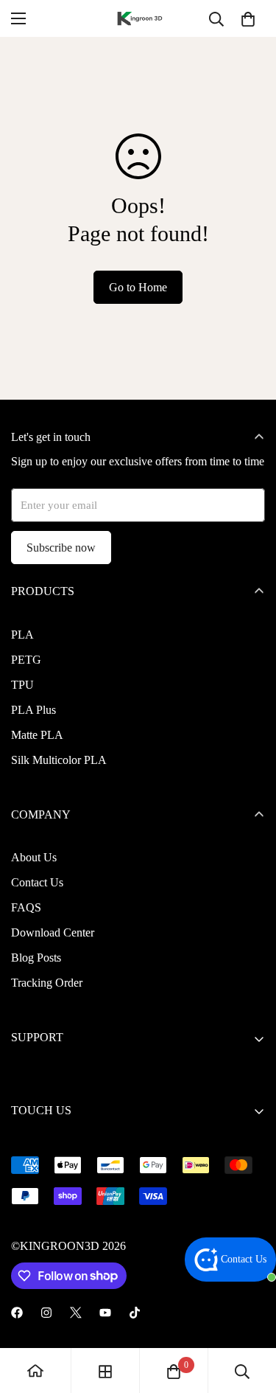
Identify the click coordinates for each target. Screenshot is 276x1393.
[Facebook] (17, 1313)
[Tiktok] (135, 1313)
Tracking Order (46, 982)
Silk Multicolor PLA (59, 760)
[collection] (105, 1370)
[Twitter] (76, 1313)
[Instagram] (46, 1313)
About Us (34, 857)
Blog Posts (36, 957)
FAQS (26, 907)
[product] (35, 1370)
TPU (22, 684)
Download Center (52, 932)
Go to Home (138, 287)
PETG (26, 659)
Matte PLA (37, 735)
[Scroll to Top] (249, 1315)
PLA (22, 634)
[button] (248, 18)
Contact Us (37, 882)
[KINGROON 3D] (138, 19)
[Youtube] (105, 1313)
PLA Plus (33, 710)
